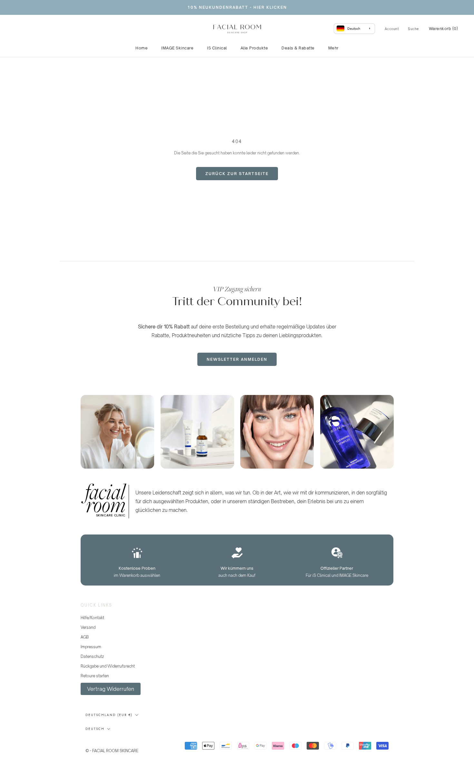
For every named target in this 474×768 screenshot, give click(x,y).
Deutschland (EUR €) (109, 714)
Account (392, 29)
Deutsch (94, 728)
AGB (85, 637)
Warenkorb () (443, 28)
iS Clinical (217, 48)
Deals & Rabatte (298, 48)
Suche (413, 29)
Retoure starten (95, 675)
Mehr (333, 48)
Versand (88, 627)
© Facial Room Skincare (117, 742)
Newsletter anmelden (237, 359)
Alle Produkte (254, 48)
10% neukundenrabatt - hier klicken (237, 7)
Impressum (91, 646)
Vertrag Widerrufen (110, 689)
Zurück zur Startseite (237, 173)
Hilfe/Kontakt (92, 617)
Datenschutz (92, 656)
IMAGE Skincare (177, 48)
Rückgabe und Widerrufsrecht (108, 666)
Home (141, 48)
